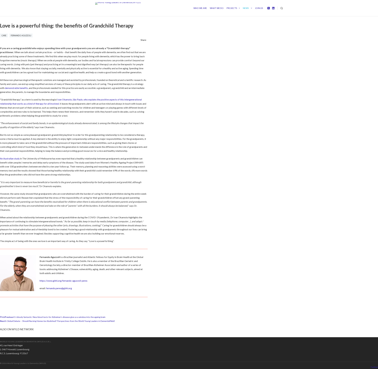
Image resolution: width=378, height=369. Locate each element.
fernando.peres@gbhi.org (59, 288)
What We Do (217, 8)
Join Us (259, 8)
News (246, 8)
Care (3, 35)
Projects (232, 8)
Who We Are (200, 8)
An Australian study (10, 158)
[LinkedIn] (273, 8)
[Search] (282, 8)
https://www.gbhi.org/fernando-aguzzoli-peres (63, 280)
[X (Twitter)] (268, 8)
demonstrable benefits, (16, 88)
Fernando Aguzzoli (21, 35)
